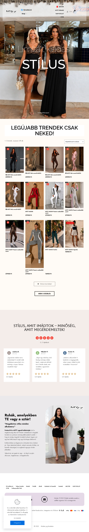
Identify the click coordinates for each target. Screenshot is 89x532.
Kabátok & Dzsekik (50, 486)
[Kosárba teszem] (81, 222)
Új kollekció (9, 486)
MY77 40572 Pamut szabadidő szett (34, 271)
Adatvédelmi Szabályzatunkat (18, 515)
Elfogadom (17, 523)
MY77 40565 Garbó (51, 250)
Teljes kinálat (20, 486)
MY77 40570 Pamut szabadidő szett (74, 211)
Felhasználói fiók (17, 488)
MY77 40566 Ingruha (71, 250)
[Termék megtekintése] (21, 149)
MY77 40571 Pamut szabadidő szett (14, 250)
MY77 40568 (29, 211)
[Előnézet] (21, 156)
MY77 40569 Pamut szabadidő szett (54, 212)
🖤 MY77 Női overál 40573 (13, 175)
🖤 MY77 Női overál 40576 (73, 173)
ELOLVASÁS (17, 518)
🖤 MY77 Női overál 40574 (33, 173)
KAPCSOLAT (76, 486)
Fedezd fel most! (43, 113)
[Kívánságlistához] (21, 152)
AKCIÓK (67, 486)
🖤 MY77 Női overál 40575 (53, 175)
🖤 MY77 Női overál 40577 (13, 209)
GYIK (7, 488)
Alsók (40, 486)
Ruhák (28, 486)
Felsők (34, 486)
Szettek (60, 486)
